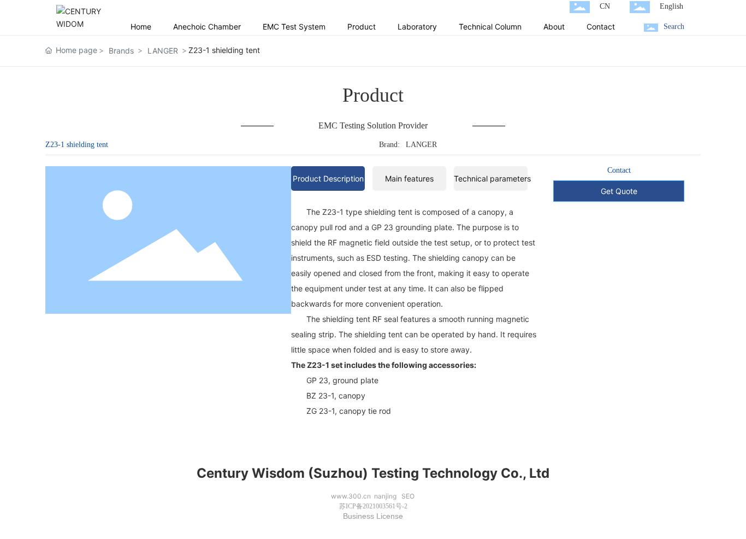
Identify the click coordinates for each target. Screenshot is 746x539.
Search (674, 26)
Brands (121, 50)
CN (605, 6)
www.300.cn (351, 496)
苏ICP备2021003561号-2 (373, 506)
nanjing (385, 496)
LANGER (162, 50)
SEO (408, 496)
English (671, 6)
